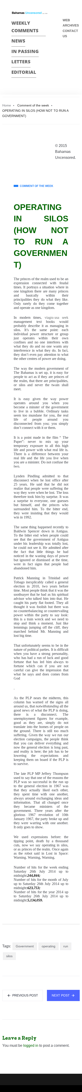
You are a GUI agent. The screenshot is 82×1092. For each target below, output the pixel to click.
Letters (21, 61)
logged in (30, 1045)
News (18, 41)
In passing (25, 51)
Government (25, 946)
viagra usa (52, 317)
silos (9, 956)
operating (48, 946)
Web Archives (71, 22)
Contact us (70, 33)
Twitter (65, 59)
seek (65, 317)
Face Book (65, 51)
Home (6, 105)
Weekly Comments (24, 27)
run (65, 946)
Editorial (23, 72)
